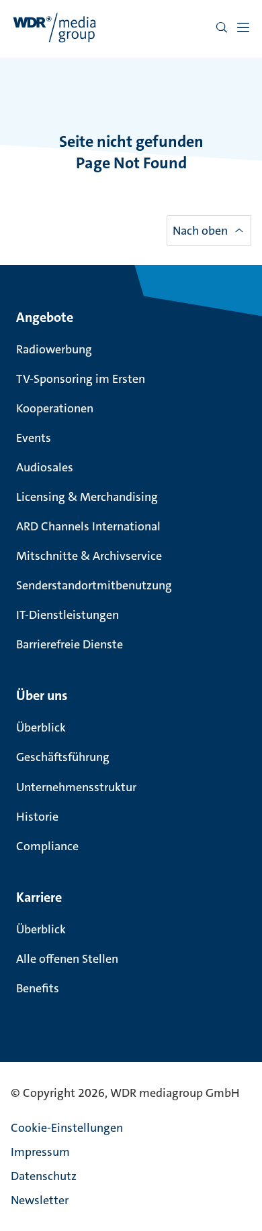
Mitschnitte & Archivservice (89, 556)
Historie (37, 817)
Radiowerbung (54, 349)
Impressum (40, 1152)
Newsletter (40, 1200)
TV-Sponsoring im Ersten (80, 379)
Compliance (47, 846)
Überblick (41, 727)
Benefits (37, 988)
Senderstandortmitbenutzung (94, 585)
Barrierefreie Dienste (69, 644)
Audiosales (44, 467)
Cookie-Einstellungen (67, 1128)
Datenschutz (44, 1176)
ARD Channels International (88, 526)
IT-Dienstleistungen (67, 615)
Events (33, 438)
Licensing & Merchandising (87, 497)
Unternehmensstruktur (76, 787)
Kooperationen (54, 408)
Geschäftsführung (63, 757)
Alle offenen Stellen (67, 959)
